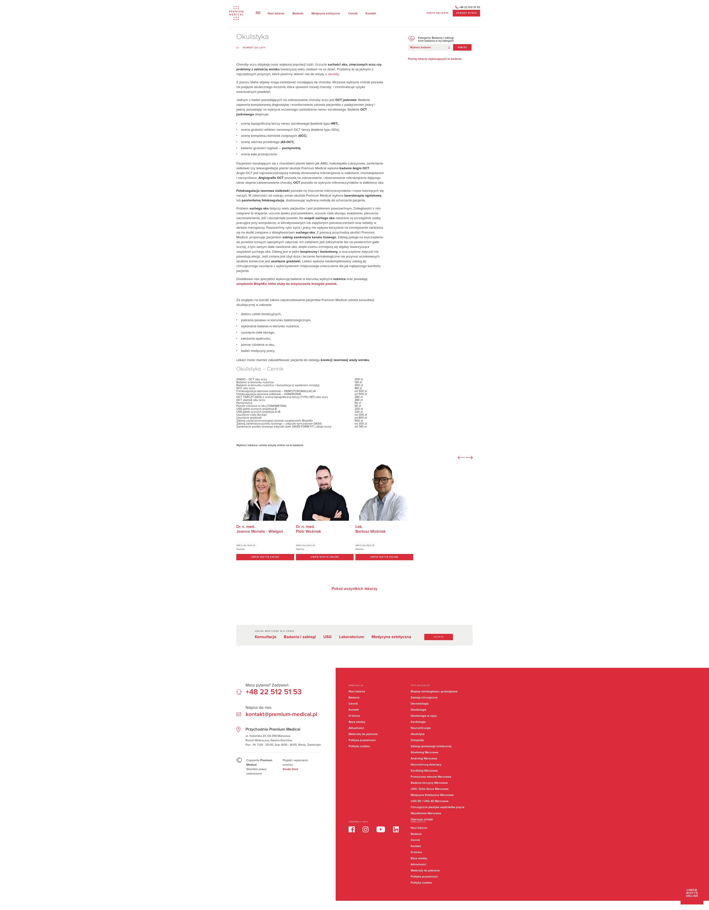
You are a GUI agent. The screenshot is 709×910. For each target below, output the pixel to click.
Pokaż (462, 47)
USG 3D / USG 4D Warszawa (429, 801)
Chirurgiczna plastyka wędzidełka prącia (437, 807)
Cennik (352, 13)
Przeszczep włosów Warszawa (431, 776)
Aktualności (356, 728)
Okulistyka (417, 734)
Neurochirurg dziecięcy (426, 764)
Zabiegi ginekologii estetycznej (431, 746)
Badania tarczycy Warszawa (429, 782)
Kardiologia (418, 721)
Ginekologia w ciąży (424, 715)
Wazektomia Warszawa (426, 813)
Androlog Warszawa (424, 758)
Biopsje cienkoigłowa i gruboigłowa (434, 691)
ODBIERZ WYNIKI (466, 13)
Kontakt (371, 13)
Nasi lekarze (276, 13)
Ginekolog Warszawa (424, 752)
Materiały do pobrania (363, 734)
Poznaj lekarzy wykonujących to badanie (435, 58)
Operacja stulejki (422, 819)
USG (327, 636)
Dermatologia (420, 703)
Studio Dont (290, 769)
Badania (297, 13)
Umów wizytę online (692, 893)
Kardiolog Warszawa (424, 770)
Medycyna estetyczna (325, 13)
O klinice (354, 715)
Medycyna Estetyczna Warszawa (432, 795)
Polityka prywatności (362, 740)
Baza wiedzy (357, 721)
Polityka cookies (359, 746)
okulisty (333, 74)
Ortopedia (417, 740)
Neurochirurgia (421, 728)
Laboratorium (351, 636)
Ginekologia (418, 709)
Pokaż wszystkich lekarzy (354, 589)
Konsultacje (265, 636)
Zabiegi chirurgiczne (424, 697)
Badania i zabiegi (300, 636)
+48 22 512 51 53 (469, 7)
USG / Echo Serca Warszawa (429, 788)
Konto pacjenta (437, 13)
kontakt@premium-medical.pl (281, 714)
